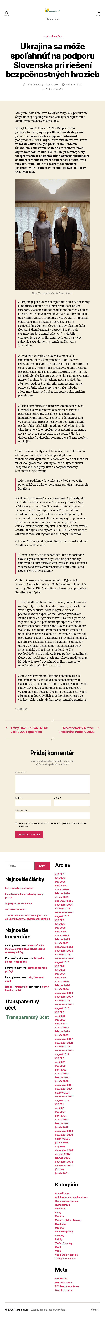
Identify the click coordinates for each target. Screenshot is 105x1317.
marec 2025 (62, 935)
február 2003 (62, 1158)
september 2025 (64, 912)
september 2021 (64, 1096)
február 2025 (62, 939)
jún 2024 (60, 970)
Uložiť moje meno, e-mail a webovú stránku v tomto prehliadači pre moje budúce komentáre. (52, 824)
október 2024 (62, 954)
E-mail (57, 798)
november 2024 (64, 950)
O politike (60, 1224)
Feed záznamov (63, 1282)
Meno (18, 798)
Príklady (59, 1235)
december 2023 (64, 993)
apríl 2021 (60, 1115)
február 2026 (62, 893)
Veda (58, 1250)
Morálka (59, 1216)
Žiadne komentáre (54, 89)
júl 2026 (59, 874)
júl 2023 (59, 1012)
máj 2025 (60, 927)
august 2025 (62, 916)
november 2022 (64, 1042)
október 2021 (62, 1092)
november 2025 (64, 904)
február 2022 (62, 1077)
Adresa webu (21, 810)
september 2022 (64, 1050)
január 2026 (62, 897)
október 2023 (62, 1000)
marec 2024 (62, 981)
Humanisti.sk (21, 1309)
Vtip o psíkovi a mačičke (18, 903)
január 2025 (62, 943)
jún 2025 (60, 924)
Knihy (58, 1212)
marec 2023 (62, 1027)
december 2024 (64, 947)
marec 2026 (62, 889)
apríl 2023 (60, 1023)
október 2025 (62, 908)
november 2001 (64, 1165)
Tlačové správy (52, 36)
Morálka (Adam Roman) (68, 1220)
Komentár (20, 772)
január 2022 (61, 1081)
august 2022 (62, 1054)
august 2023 (62, 1008)
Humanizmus (62, 1204)
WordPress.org (63, 1290)
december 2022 (64, 1039)
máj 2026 (60, 881)
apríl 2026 (60, 885)
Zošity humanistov (65, 1258)
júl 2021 (59, 1104)
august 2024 (62, 962)
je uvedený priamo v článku (46, 84)
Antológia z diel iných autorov (71, 1197)
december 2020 (64, 1131)
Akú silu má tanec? (15, 909)
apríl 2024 (60, 977)
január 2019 (61, 1142)
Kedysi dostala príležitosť (19, 888)
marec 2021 (61, 1119)
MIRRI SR (23, 709)
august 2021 (62, 1100)
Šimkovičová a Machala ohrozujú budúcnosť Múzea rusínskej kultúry (25, 949)
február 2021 (62, 1123)
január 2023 (62, 1035)
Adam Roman (62, 1193)
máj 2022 (60, 1065)
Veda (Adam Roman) (66, 1254)
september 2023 (64, 1004)
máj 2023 (60, 1019)
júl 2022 (59, 1058)
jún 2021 (59, 1108)
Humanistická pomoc (66, 1201)
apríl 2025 (60, 931)
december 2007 (64, 1150)
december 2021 (64, 1085)
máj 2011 (60, 1146)
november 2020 (64, 1135)
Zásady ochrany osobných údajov (48, 1309)
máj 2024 (60, 973)
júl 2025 (59, 920)
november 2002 (64, 1161)
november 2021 (63, 1089)
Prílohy (59, 1239)
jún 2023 (60, 1016)
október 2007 (62, 1154)
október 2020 (62, 1138)
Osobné (59, 1227)
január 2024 (62, 989)
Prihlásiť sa (61, 1278)
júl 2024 (59, 966)
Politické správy (64, 1231)
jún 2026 (60, 878)
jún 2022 (60, 1062)
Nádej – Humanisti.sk (16, 986)
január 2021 (61, 1127)
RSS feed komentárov (67, 1286)
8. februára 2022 (74, 84)
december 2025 (64, 901)
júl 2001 (59, 1169)
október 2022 (62, 1046)
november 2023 (64, 996)
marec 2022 (62, 1073)
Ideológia (60, 1208)
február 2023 (62, 1031)
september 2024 (64, 958)
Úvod (58, 1247)
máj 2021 (60, 1112)
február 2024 (62, 985)
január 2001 (61, 1173)
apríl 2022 (60, 1069)
